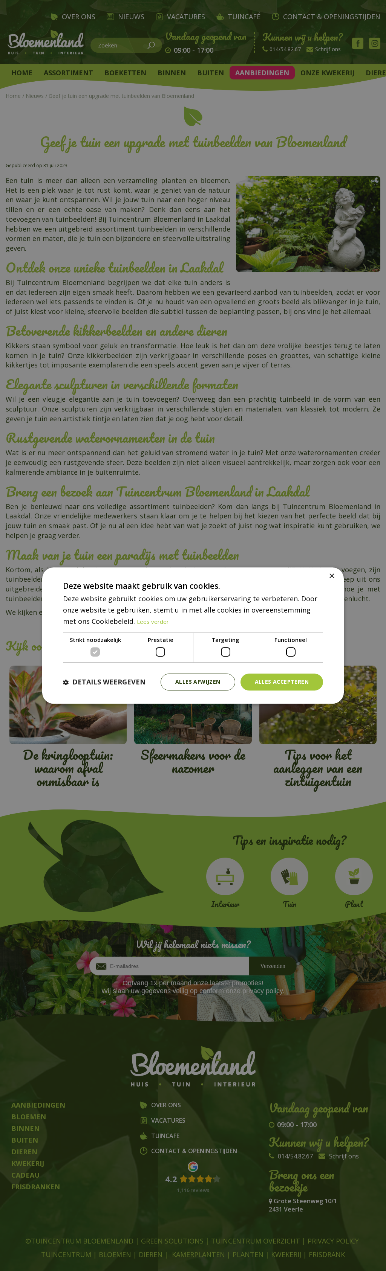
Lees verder (153, 621)
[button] (104, 682)
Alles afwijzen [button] (198, 681)
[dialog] (193, 635)
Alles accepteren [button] (282, 681)
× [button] (331, 576)
